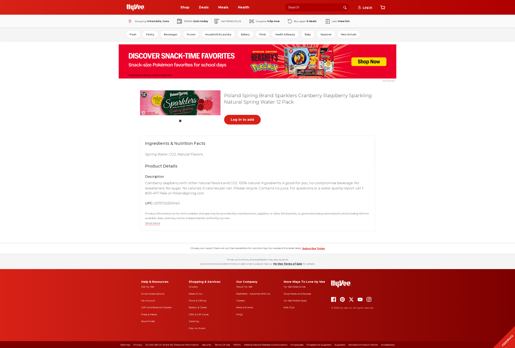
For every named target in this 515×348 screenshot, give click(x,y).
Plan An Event (197, 328)
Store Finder (148, 321)
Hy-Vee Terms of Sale (287, 263)
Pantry (150, 34)
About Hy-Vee (244, 286)
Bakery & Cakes (198, 307)
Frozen (191, 34)
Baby (308, 34)
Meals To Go (195, 293)
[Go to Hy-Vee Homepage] (136, 7)
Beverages (170, 34)
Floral (262, 34)
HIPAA (237, 344)
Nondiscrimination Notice (363, 344)
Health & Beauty (285, 34)
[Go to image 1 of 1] (180, 120)
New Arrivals (348, 34)
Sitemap (125, 344)
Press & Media (149, 314)
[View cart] (382, 7)
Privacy (137, 344)
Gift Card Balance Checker (156, 307)
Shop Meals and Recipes (297, 293)
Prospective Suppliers (319, 344)
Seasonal (325, 34)
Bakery (245, 34)
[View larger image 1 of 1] (180, 102)
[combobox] (317, 7)
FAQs (239, 314)
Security (206, 344)
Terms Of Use (222, 344)
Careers (240, 300)
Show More (152, 223)
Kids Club (289, 307)
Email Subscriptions (152, 293)
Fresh (133, 34)
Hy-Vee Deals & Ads (295, 286)
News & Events (244, 307)
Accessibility (388, 344)
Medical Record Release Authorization (265, 344)
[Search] (345, 7)
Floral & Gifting (197, 300)
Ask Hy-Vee (147, 286)
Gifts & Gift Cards (199, 314)
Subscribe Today (313, 248)
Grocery (193, 286)
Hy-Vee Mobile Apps (295, 300)
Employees (297, 344)
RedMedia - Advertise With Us (253, 293)
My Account (148, 300)
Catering (194, 321)
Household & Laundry (218, 34)
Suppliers (340, 344)
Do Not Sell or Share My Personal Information (172, 344)
